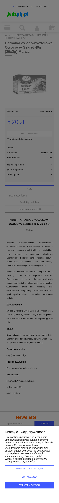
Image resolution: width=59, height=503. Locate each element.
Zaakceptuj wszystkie (29, 485)
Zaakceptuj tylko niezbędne (29, 469)
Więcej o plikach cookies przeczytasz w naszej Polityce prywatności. (26, 460)
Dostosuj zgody (29, 477)
